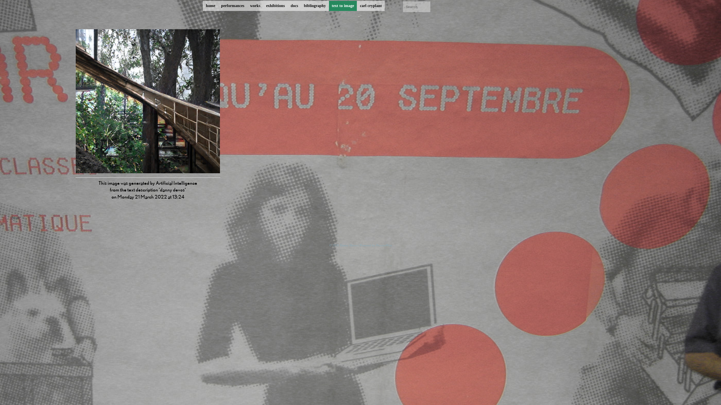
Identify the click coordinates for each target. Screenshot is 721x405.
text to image (343, 6)
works (255, 6)
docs (294, 6)
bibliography (315, 6)
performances (232, 6)
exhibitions (275, 6)
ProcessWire (384, 245)
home (210, 6)
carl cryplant (371, 6)
